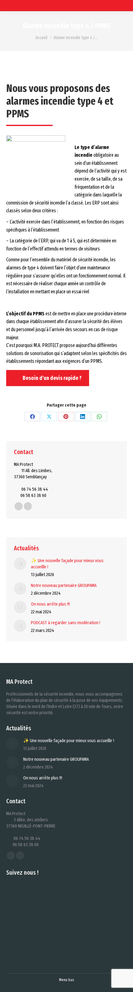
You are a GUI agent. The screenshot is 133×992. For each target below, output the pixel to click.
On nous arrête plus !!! (50, 604)
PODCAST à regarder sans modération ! (65, 622)
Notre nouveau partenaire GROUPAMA (64, 585)
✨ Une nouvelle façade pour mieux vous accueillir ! (67, 564)
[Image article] (20, 563)
